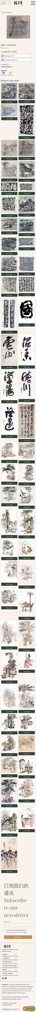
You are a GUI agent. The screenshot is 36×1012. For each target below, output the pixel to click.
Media (5, 969)
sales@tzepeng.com (6, 66)
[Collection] (16, 958)
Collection (6, 958)
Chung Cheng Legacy (10, 966)
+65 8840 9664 (15, 1009)
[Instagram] (3, 978)
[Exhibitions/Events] (16, 962)
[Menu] (33, 3)
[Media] (16, 969)
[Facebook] (6, 978)
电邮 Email (7, 921)
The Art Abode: (8, 973)
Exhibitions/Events (8, 962)
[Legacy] (16, 954)
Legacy (5, 954)
